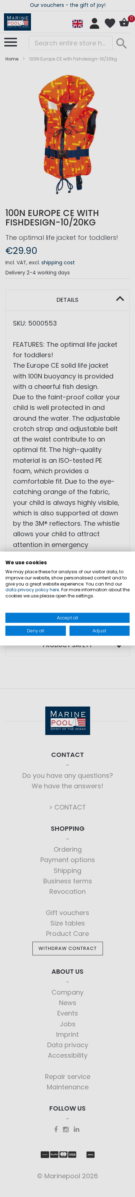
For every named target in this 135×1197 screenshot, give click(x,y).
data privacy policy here (32, 590)
